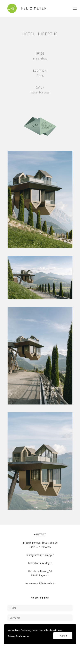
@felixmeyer (46, 555)
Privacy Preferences (19, 636)
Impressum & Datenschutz (40, 583)
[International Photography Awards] (40, 126)
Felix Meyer (45, 563)
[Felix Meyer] (26, 8)
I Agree (63, 635)
